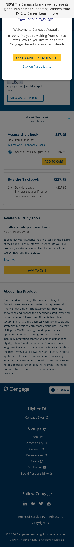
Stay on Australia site (37, 66)
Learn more (48, 13)
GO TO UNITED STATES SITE (37, 58)
